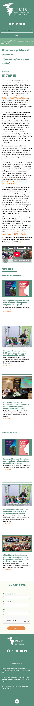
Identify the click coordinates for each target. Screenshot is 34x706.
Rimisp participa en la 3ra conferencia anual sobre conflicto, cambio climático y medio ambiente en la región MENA (16, 405)
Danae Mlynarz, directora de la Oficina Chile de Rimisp (15, 183)
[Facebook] (9, 23)
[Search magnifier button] (32, 30)
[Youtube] (20, 23)
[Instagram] (13, 23)
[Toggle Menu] (17, 36)
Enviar (16, 628)
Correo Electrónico (9, 602)
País (5, 610)
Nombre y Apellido (9, 594)
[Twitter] (17, 23)
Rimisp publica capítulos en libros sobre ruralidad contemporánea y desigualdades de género (16, 302)
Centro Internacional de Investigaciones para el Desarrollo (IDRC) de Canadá (16, 233)
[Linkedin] (24, 23)
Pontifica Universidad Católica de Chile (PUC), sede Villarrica (15, 97)
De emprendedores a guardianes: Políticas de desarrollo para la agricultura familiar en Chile (16, 353)
